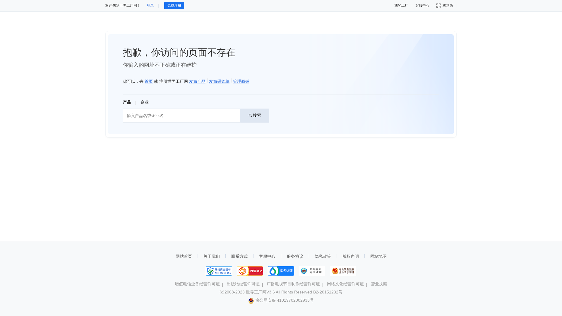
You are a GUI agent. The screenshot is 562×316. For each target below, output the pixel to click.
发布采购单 (219, 81)
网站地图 (378, 256)
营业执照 (379, 283)
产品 (127, 102)
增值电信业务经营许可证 (197, 283)
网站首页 (184, 256)
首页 (149, 81)
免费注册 (174, 6)
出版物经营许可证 (243, 283)
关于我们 (211, 256)
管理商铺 (241, 81)
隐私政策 (323, 256)
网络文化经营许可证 (345, 283)
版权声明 (350, 256)
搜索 (257, 115)
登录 (150, 6)
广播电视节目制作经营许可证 (293, 283)
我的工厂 (401, 6)
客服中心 (267, 256)
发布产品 (197, 81)
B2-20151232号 (327, 292)
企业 (144, 102)
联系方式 (239, 256)
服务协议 (295, 256)
